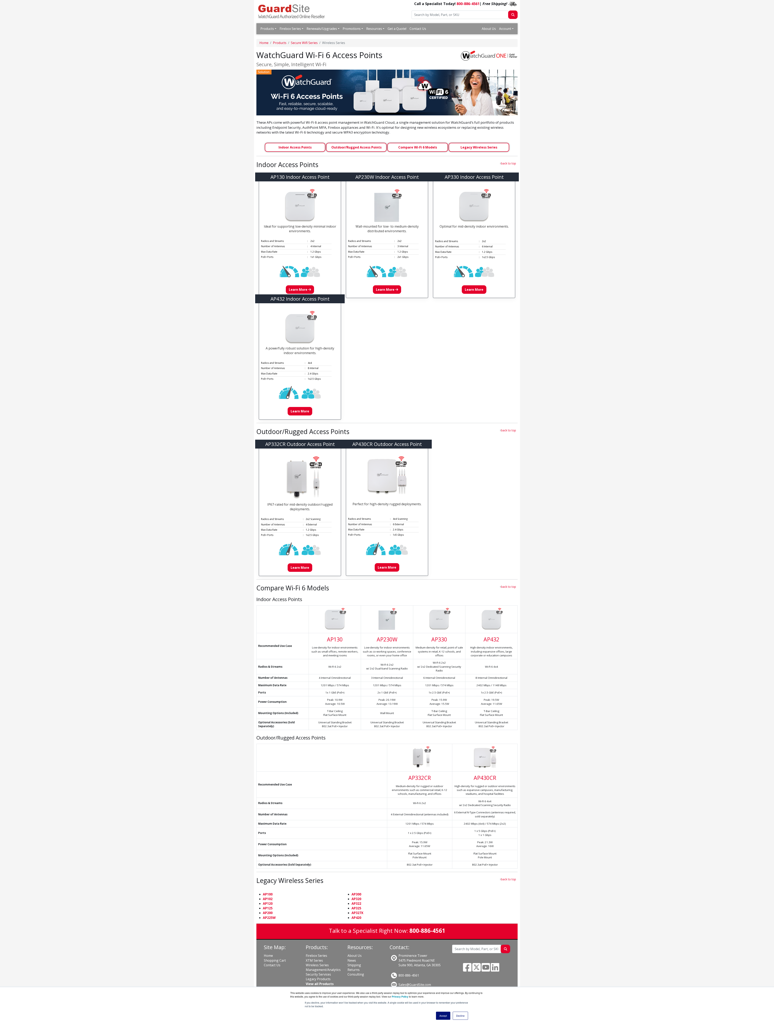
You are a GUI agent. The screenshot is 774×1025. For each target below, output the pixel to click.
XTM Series (314, 960)
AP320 (356, 899)
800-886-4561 (468, 3)
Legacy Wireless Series (479, 147)
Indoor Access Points (295, 147)
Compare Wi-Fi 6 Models (417, 147)
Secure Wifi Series (304, 43)
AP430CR (485, 777)
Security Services (318, 974)
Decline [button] (460, 1015)
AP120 (268, 903)
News (351, 960)
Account (505, 28)
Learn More (298, 289)
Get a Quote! (397, 28)
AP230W (387, 639)
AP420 (356, 917)
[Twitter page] (476, 969)
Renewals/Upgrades (322, 28)
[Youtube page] (486, 969)
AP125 (268, 908)
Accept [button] (443, 1015)
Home (263, 43)
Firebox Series (290, 28)
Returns (353, 969)
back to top (508, 163)
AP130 (335, 639)
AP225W (269, 917)
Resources (374, 28)
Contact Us (418, 28)
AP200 (268, 913)
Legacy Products (318, 979)
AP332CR (419, 777)
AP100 (268, 894)
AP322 (356, 903)
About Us (489, 28)
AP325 (356, 908)
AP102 (268, 899)
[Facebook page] (467, 969)
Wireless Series (317, 965)
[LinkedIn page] (495, 969)
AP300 (356, 894)
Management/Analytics (323, 969)
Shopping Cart (275, 960)
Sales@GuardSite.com (414, 984)
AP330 (439, 639)
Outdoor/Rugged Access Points (356, 147)
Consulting (355, 974)
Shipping (354, 965)
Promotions (352, 28)
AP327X (357, 913)
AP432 (491, 639)
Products (267, 28)
